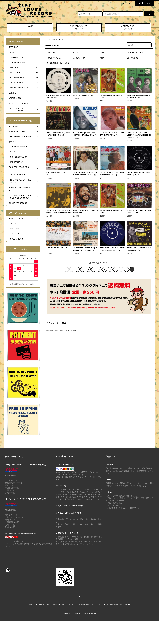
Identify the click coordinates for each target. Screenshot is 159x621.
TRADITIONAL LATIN (54, 58)
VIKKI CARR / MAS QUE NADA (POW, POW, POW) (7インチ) (112, 174)
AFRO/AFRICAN (79, 58)
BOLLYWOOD (132, 58)
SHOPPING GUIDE (78, 27)
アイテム (146, 3)
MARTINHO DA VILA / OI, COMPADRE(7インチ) (85, 211)
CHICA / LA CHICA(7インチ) (83, 95)
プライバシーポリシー (110, 605)
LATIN (75, 53)
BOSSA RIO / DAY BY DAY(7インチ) (57, 174)
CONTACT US (127, 27)
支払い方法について (43, 605)
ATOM (127, 605)
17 (126, 269)
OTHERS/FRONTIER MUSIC (57, 63)
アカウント (129, 3)
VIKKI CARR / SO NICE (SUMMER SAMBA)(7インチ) (139, 174)
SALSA (103, 53)
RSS (122, 605)
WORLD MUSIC (58, 39)
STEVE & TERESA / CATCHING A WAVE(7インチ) (58, 96)
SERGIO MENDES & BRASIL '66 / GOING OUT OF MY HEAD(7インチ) (58, 211)
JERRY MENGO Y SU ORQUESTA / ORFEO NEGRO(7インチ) (58, 134)
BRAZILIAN (50, 53)
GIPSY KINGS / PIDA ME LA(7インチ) (58, 249)
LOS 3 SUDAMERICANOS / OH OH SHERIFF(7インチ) (139, 96)
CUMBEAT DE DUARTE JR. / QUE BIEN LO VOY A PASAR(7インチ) (85, 249)
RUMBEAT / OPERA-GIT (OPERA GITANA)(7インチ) (139, 211)
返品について (74, 605)
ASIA (102, 58)
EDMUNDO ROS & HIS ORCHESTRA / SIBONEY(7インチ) (139, 249)
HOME (30, 27)
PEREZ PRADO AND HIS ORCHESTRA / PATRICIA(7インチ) (112, 134)
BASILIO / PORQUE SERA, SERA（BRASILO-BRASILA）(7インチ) (85, 134)
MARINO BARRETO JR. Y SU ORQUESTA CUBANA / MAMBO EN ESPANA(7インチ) (139, 135)
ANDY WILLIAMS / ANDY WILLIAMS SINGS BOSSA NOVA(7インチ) (85, 174)
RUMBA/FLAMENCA (135, 53)
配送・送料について (60, 605)
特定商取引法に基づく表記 (90, 605)
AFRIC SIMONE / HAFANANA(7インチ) (111, 96)
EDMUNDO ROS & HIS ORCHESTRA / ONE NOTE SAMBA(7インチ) (112, 249)
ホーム (48, 39)
